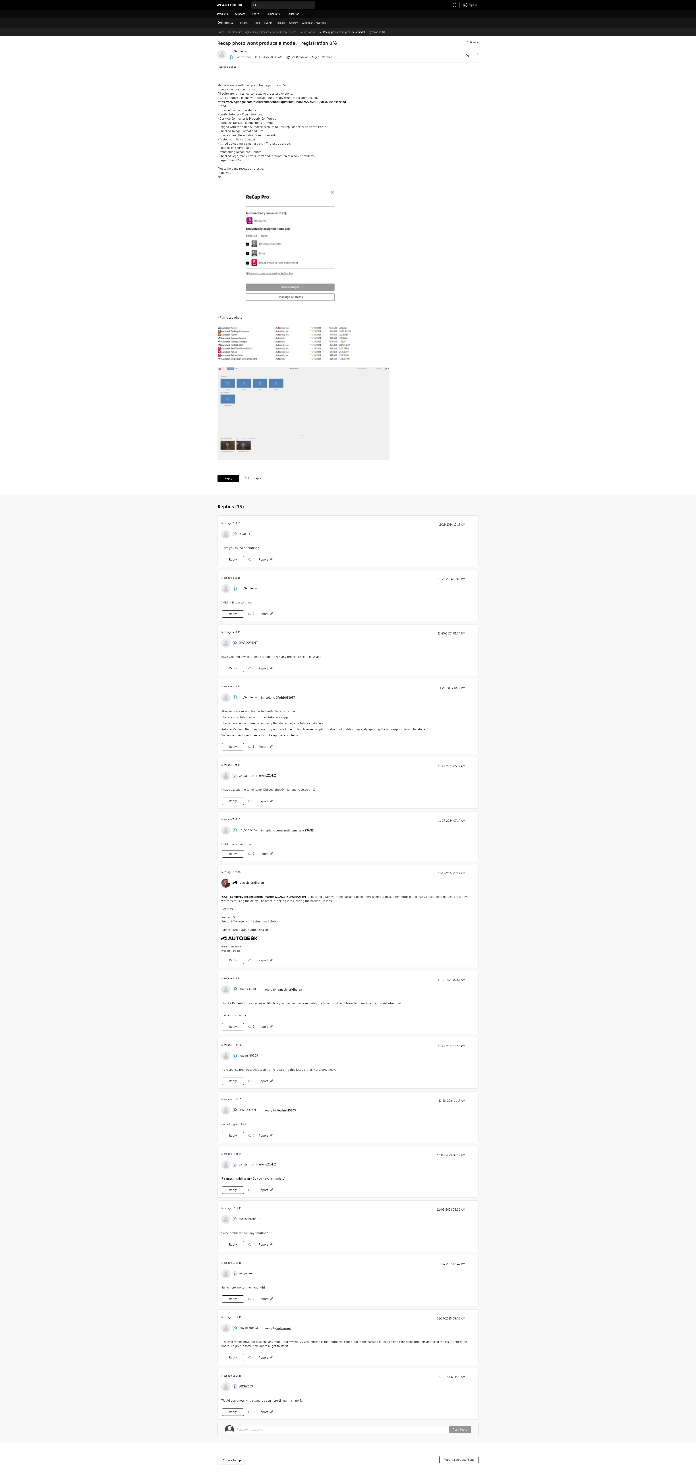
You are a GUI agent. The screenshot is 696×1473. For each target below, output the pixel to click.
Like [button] (245, 478)
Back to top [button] (233, 1460)
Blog (257, 23)
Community (225, 22)
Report (258, 478)
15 (234, 1317)
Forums (243, 23)
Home (221, 32)
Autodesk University (314, 23)
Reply (228, 478)
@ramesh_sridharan (235, 1179)
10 (234, 1045)
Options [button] (471, 42)
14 (234, 1263)
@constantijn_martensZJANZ (264, 897)
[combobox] (283, 5)
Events (268, 23)
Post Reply (460, 1430)
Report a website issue (459, 1460)
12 (234, 1154)
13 (234, 1208)
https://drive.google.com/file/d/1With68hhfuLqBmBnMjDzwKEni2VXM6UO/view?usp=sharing (282, 102)
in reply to (278, 698)
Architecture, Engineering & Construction (252, 32)
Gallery (293, 23)
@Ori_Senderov (232, 897)
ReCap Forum (307, 32)
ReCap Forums (287, 32)
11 (234, 1099)
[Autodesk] (230, 5)
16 (234, 1375)
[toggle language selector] (454, 5)
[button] (477, 55)
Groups (281, 23)
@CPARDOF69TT (297, 897)
